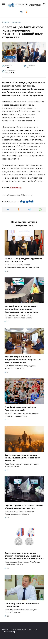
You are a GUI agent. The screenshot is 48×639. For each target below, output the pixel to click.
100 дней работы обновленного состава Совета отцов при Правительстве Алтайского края (22, 309)
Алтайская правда (12, 195)
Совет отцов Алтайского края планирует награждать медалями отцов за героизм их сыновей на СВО (24, 556)
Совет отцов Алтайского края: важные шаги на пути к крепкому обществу (22, 458)
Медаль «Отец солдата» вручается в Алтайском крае (23, 260)
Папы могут (16, 187)
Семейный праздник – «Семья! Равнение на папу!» (20, 408)
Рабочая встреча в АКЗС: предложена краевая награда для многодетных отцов (23, 360)
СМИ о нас (10, 57)
